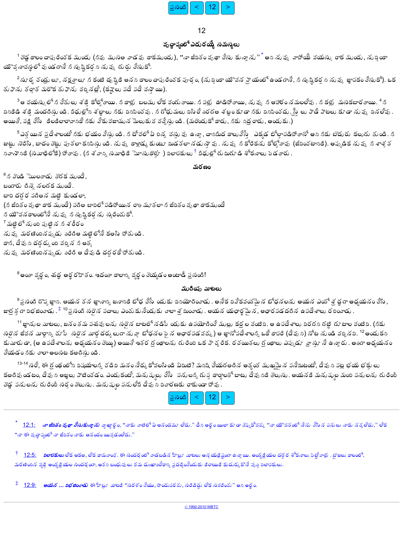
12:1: (29, 426)
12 (212, 8)
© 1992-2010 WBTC (201, 507)
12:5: (30, 456)
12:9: (30, 486)
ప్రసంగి (178, 8)
